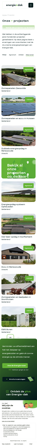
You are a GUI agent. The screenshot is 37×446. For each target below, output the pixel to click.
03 (27, 337)
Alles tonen (30, 55)
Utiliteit (21, 55)
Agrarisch (12, 55)
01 (10, 337)
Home (4, 15)
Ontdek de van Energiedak (18, 393)
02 (18, 337)
